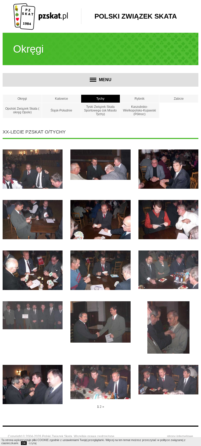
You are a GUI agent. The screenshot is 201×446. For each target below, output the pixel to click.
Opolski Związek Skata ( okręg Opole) (22, 110)
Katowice (61, 99)
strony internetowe (180, 436)
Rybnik (139, 99)
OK (24, 443)
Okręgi (22, 99)
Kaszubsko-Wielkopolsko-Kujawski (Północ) (139, 110)
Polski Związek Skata (135, 16)
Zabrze (179, 99)
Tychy (100, 99)
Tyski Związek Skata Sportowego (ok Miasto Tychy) (100, 110)
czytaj (32, 443)
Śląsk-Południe (61, 110)
